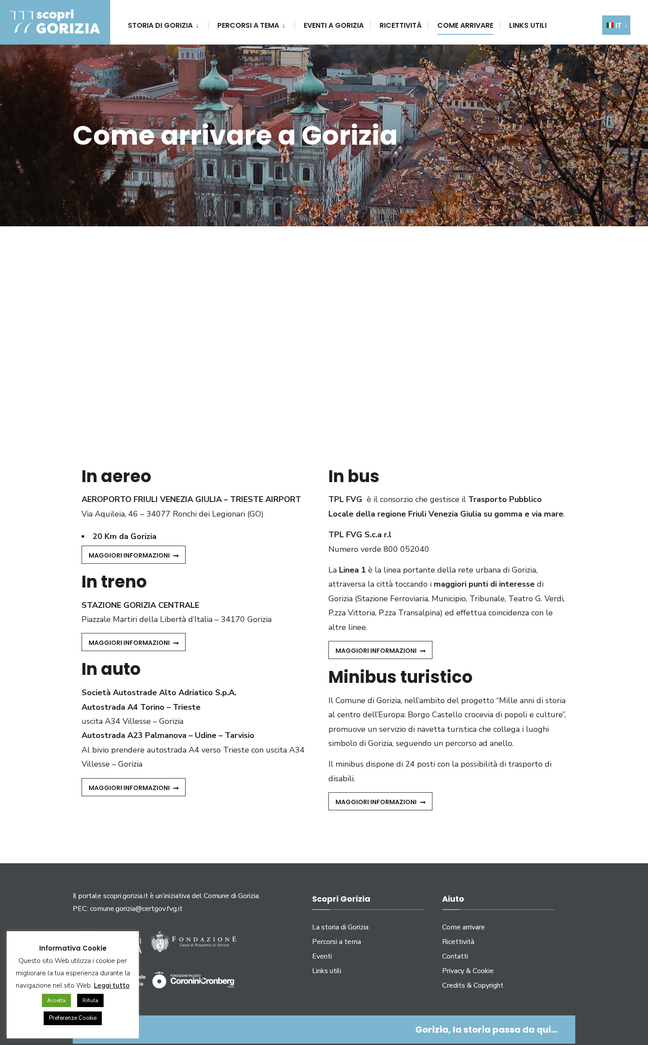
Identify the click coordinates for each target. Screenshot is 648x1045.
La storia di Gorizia (340, 927)
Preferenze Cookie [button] (73, 1018)
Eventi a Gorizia (334, 25)
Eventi (322, 956)
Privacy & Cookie (468, 971)
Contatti (455, 956)
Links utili (528, 25)
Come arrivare (465, 25)
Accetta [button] (56, 1000)
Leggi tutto (112, 985)
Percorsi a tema (248, 25)
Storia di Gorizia (160, 25)
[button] (134, 555)
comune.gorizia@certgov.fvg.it (136, 909)
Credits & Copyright (472, 985)
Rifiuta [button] (90, 1000)
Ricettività (400, 25)
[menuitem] (168, 24)
